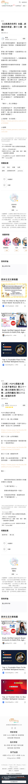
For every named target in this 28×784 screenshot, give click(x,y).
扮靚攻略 (5, 153)
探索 (4, 735)
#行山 (9, 755)
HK (15, 765)
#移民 (18, 758)
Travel (11, 765)
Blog (12, 766)
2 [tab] (13, 11)
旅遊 (14, 151)
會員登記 (24, 2)
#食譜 (18, 755)
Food (24, 765)
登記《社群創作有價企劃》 (19, 146)
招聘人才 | (12, 770)
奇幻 (8, 167)
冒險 (3, 171)
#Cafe (23, 755)
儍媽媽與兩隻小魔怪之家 (6, 247)
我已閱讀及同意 (14, 781)
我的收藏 (20, 745)
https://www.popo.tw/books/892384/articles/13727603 (13, 431)
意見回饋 (10, 738)
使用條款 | (17, 768)
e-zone (16, 766)
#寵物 (5, 755)
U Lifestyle (5, 765)
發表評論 (6, 266)
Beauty (19, 765)
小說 (3, 167)
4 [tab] (17, 11)
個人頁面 (7, 745)
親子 (21, 151)
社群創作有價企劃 (7, 6)
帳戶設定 (14, 745)
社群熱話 (18, 6)
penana (20, 171)
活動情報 (11, 153)
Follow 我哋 (9, 157)
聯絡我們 (17, 770)
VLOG (9, 735)
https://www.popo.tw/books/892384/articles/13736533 (13, 465)
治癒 (18, 167)
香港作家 (4, 535)
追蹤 (24, 38)
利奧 (16, 247)
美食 (17, 151)
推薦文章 (14, 735)
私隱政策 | (23, 768)
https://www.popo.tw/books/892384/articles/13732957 (13, 448)
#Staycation (11, 758)
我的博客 (17, 748)
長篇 (13, 167)
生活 (2, 21)
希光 (6, 37)
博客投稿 (17, 738)
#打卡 (14, 755)
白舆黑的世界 (11, 171)
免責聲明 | (11, 768)
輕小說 (12, 535)
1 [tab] (10, 11)
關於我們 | (5, 768)
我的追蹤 (10, 748)
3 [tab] (15, 11)
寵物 (25, 151)
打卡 (10, 151)
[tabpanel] (14, 9)
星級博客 (21, 735)
